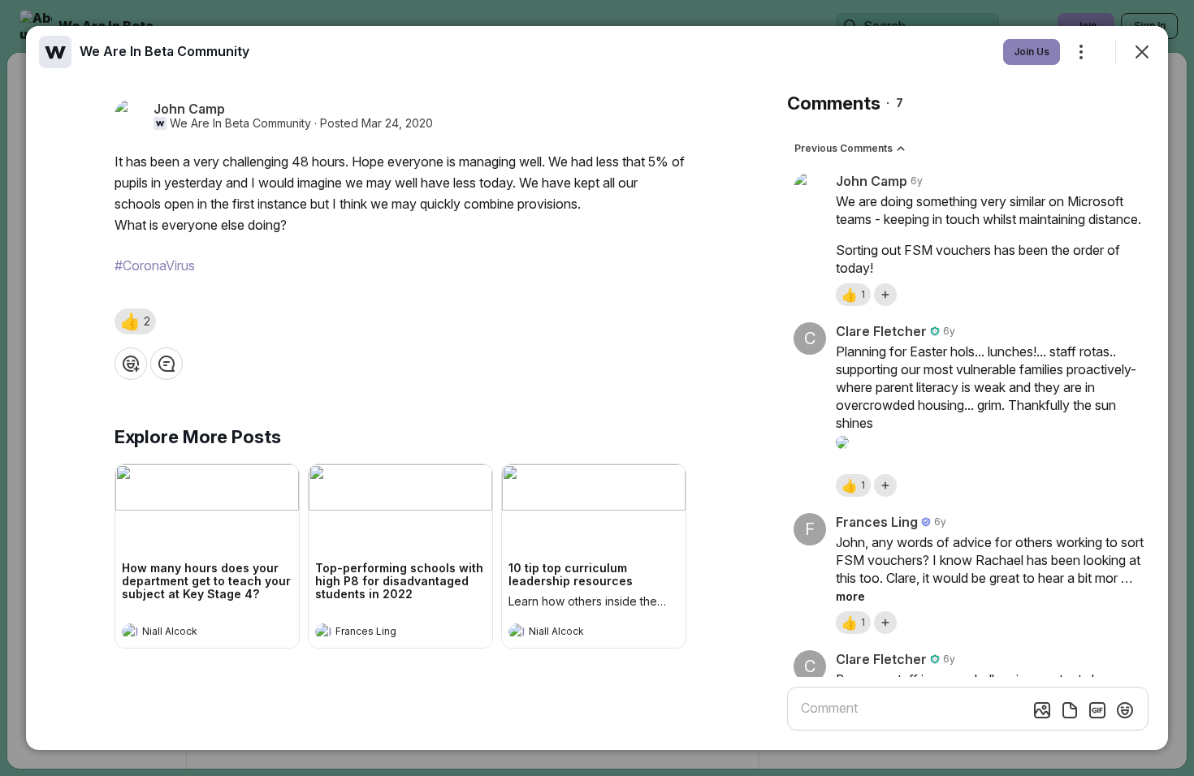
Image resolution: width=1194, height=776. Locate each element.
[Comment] (166, 363)
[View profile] (130, 631)
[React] (130, 363)
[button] (135, 321)
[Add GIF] (1097, 710)
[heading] (191, 633)
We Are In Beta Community (240, 123)
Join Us (1031, 51)
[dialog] (597, 388)
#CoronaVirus (155, 265)
